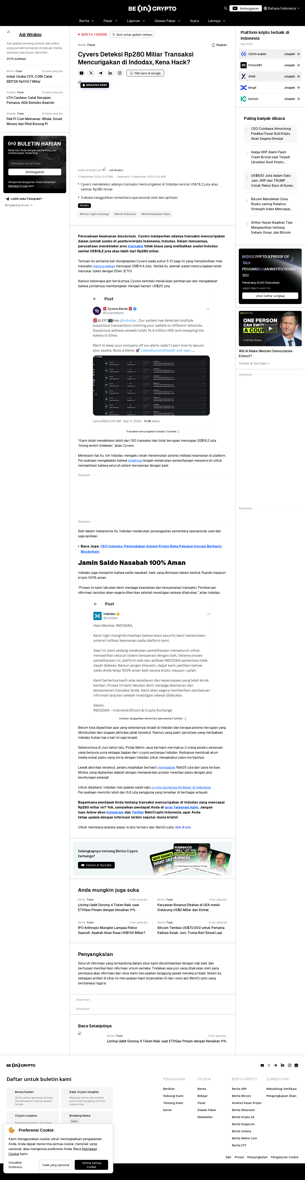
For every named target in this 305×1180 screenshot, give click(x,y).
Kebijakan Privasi (18, 186)
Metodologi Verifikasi (281, 1089)
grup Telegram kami (181, 807)
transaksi (135, 246)
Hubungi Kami (173, 1096)
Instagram (115, 812)
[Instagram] (119, 73)
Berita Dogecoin (243, 1124)
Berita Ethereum (243, 1110)
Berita (82, 45)
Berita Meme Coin (244, 1138)
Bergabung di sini (17, 205)
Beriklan (169, 1089)
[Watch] (270, 328)
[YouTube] (81, 73)
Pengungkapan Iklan (281, 1096)
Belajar (203, 1096)
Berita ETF (239, 1145)
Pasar (91, 45)
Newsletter (205, 1117)
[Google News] (296, 1065)
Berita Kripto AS (243, 1117)
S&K (228, 1157)
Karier (167, 1110)
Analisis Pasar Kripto (246, 1103)
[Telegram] (100, 73)
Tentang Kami (173, 1103)
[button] (33, 1098)
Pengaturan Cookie (284, 1157)
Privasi (239, 1157)
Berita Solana (241, 1131)
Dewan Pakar (207, 1110)
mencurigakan (104, 266)
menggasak (166, 767)
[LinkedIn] (110, 73)
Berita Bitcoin (241, 1096)
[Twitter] (91, 73)
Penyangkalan (257, 1157)
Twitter (138, 812)
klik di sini (183, 827)
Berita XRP (239, 1089)
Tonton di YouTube (252, 363)
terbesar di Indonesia (181, 787)
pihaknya (135, 460)
